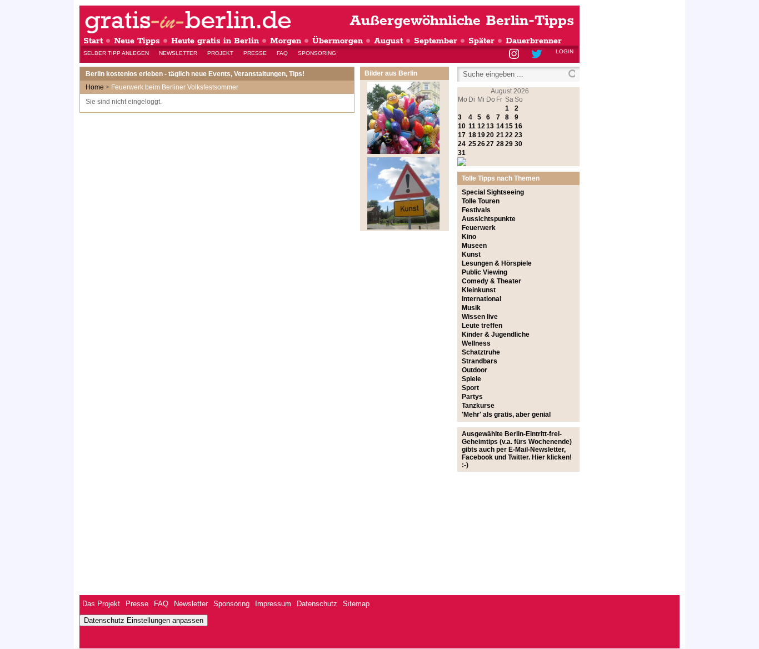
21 (500, 135)
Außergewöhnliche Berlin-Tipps (461, 21)
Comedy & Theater (491, 281)
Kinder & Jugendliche (496, 334)
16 (518, 126)
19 (481, 135)
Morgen (285, 41)
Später (481, 41)
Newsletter (178, 53)
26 (481, 144)
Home (95, 87)
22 (509, 135)
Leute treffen (482, 326)
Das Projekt (101, 604)
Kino (469, 237)
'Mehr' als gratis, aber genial (506, 414)
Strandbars (479, 361)
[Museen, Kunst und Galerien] (403, 227)
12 (481, 126)
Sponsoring (317, 53)
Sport (470, 388)
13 (490, 126)
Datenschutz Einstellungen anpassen (143, 620)
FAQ (282, 53)
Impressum (273, 604)
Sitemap (356, 604)
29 (509, 144)
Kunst (471, 254)
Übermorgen (337, 41)
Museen (474, 245)
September (435, 41)
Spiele (471, 379)
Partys (472, 397)
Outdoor (474, 370)
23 (518, 135)
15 (509, 126)
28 (500, 144)
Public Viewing (484, 272)
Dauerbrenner (534, 41)
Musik (471, 308)
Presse (255, 53)
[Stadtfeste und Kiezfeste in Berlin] (403, 152)
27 (490, 144)
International (481, 299)
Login (564, 51)
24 (462, 144)
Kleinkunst (479, 290)
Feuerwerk (479, 228)
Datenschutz (317, 604)
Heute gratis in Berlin (215, 41)
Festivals (476, 210)
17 (462, 135)
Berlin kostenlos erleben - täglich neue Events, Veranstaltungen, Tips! (195, 74)
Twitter (539, 54)
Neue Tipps (137, 41)
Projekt (220, 53)
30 (518, 144)
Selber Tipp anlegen (116, 53)
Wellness (476, 343)
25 (472, 144)
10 (462, 126)
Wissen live (480, 317)
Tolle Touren (481, 201)
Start (93, 41)
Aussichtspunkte (489, 219)
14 (500, 126)
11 (472, 126)
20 (490, 135)
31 (462, 153)
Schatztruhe (481, 352)
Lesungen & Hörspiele (497, 263)
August (388, 41)
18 (472, 135)
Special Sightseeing (493, 192)
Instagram (515, 54)
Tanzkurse (478, 406)
